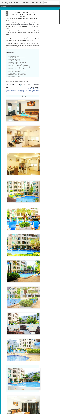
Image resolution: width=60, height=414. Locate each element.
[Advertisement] (47, 35)
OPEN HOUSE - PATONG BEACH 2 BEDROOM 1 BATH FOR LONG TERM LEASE (22, 14)
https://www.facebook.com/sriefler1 (14, 85)
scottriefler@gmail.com (14, 88)
